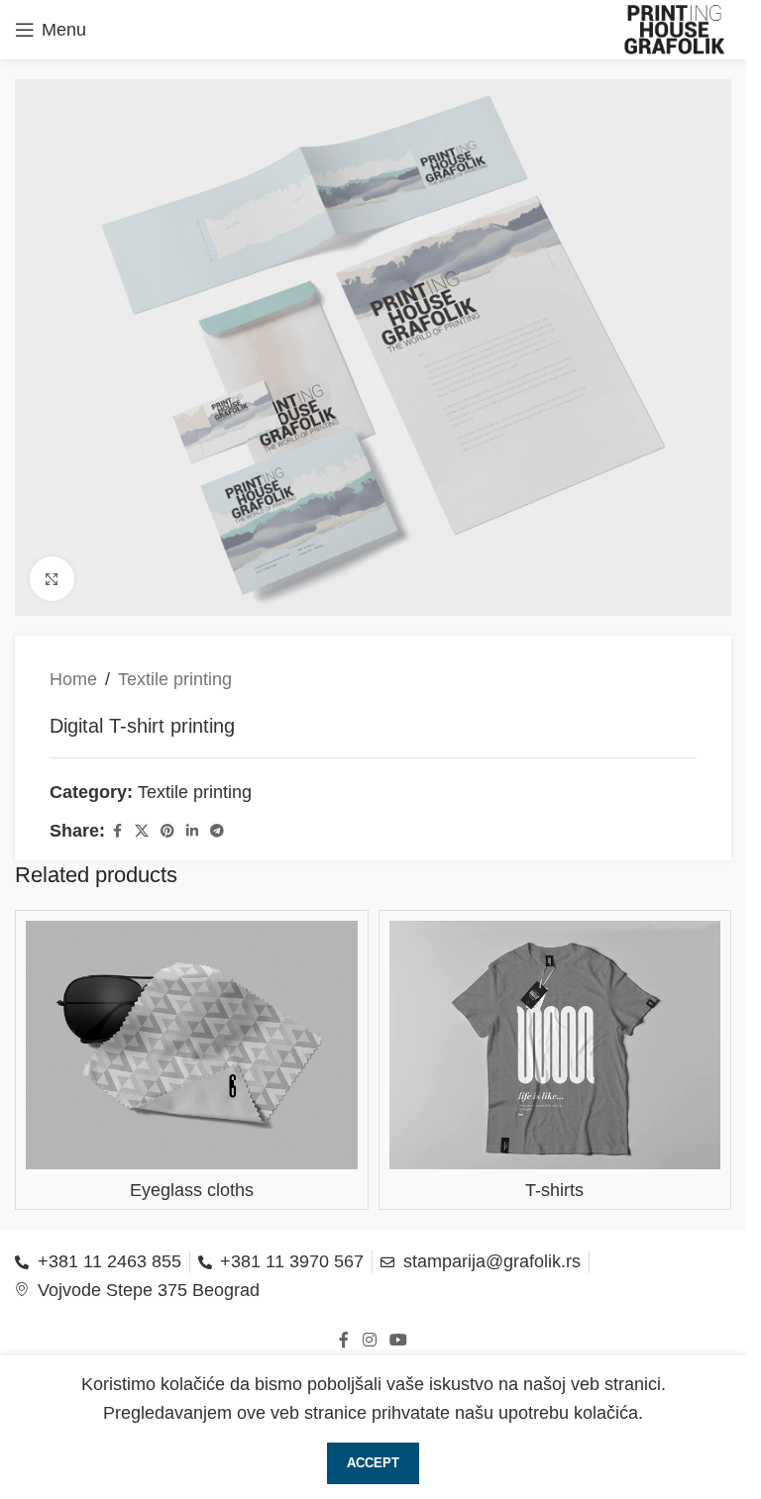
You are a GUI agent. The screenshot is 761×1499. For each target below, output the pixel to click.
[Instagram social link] (369, 1340)
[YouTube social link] (398, 1340)
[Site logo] (675, 29)
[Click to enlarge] (52, 578)
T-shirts (554, 1190)
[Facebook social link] (117, 831)
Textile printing (175, 679)
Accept (373, 1462)
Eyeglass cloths (192, 1190)
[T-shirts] (555, 1045)
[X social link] (142, 831)
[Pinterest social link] (167, 831)
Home (73, 679)
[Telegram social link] (217, 831)
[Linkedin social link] (192, 831)
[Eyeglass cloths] (192, 1045)
